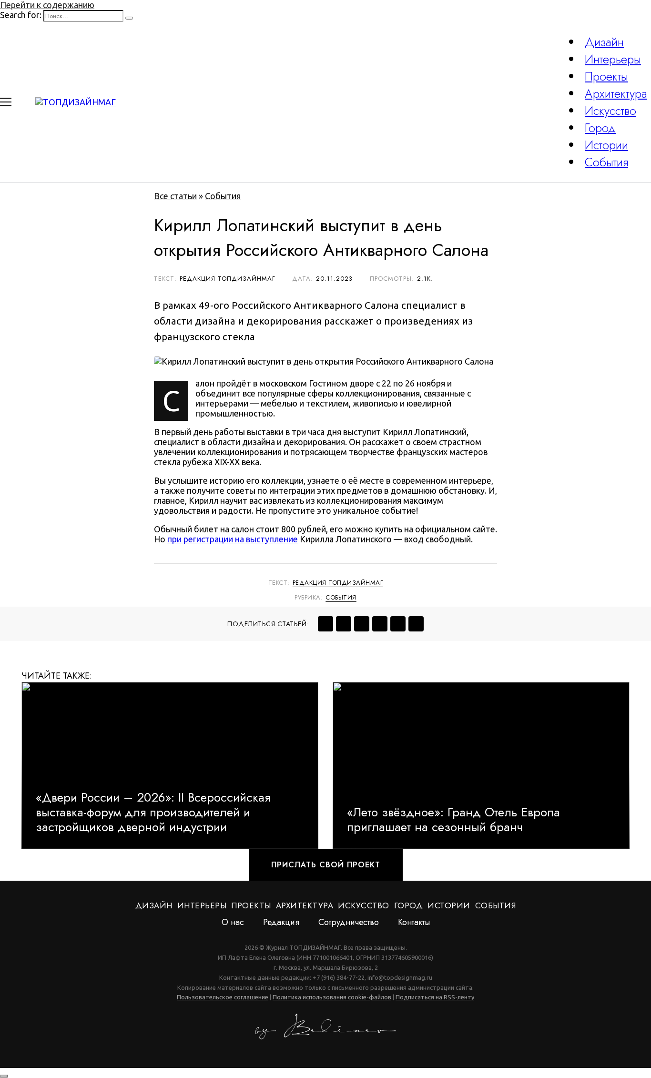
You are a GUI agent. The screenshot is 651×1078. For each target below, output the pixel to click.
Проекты (606, 76)
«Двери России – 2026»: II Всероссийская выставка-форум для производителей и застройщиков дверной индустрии (153, 812)
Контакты (414, 922)
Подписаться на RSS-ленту (435, 997)
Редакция (281, 922)
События (606, 162)
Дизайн (604, 42)
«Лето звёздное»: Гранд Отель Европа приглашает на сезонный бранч (453, 819)
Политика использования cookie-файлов (332, 997)
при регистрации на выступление (232, 539)
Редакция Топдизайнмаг (338, 582)
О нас (233, 922)
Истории (606, 144)
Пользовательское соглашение (222, 997)
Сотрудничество (348, 922)
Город (600, 127)
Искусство (610, 110)
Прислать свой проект (325, 864)
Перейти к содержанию (47, 5)
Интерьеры (613, 59)
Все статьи (175, 196)
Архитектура (616, 93)
